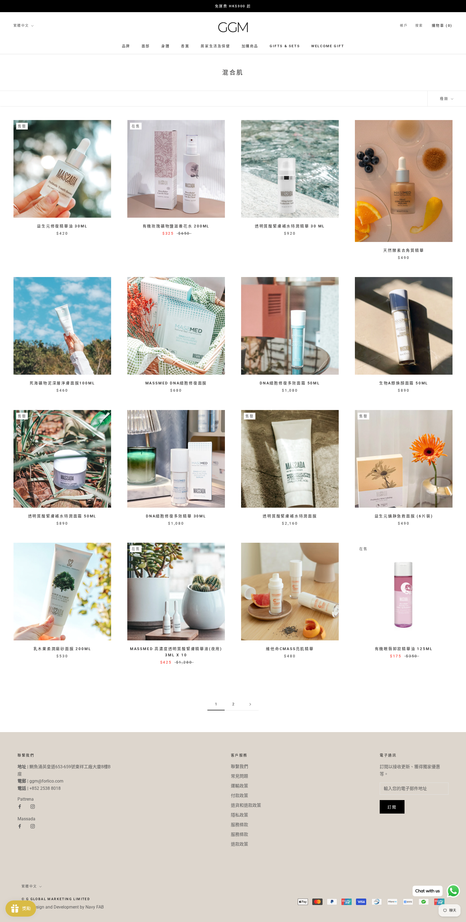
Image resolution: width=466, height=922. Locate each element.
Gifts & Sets (285, 46)
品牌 (126, 46)
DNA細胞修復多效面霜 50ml (290, 383)
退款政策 (239, 844)
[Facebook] (20, 806)
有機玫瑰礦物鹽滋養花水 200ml (176, 226)
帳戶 (404, 26)
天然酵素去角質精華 (403, 250)
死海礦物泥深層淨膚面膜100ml (62, 383)
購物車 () (442, 25)
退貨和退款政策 (246, 805)
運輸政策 (239, 785)
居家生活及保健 (215, 46)
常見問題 (239, 776)
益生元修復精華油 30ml (62, 226)
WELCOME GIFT (327, 46)
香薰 (185, 46)
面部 (146, 46)
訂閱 (392, 807)
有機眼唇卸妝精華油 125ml (404, 649)
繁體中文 (21, 26)
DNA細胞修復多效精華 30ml (176, 516)
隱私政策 (239, 815)
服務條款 (239, 824)
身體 (165, 46)
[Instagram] (32, 806)
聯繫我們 (239, 766)
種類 (445, 99)
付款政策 (239, 795)
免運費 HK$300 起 (233, 6)
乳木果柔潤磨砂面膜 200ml (62, 649)
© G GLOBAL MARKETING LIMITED (56, 899)
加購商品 (250, 46)
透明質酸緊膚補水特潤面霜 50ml (62, 516)
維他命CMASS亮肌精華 (290, 649)
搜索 (419, 26)
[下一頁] (250, 704)
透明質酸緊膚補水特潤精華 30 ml (290, 226)
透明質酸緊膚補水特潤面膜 (290, 516)
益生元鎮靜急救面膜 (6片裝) (404, 516)
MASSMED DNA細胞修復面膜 (176, 383)
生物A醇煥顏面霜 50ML (403, 383)
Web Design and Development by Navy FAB (63, 907)
